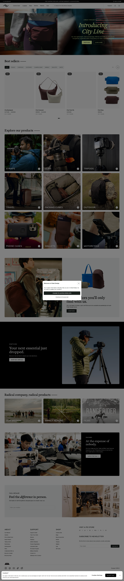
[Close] (78, 283)
